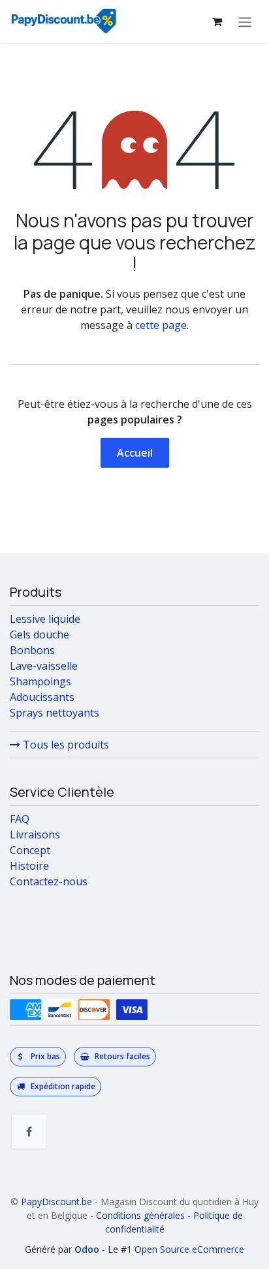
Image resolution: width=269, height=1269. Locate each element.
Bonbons (32, 650)
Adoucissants (42, 697)
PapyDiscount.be (56, 1201)
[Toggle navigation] (244, 21)
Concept (30, 850)
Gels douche (39, 634)
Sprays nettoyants (54, 713)
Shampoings (40, 681)
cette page (161, 325)
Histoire (29, 866)
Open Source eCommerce (189, 1249)
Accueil (135, 453)
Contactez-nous (48, 881)
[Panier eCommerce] (216, 21)
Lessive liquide (45, 619)
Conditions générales (140, 1215)
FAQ (19, 819)
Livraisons (35, 834)
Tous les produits (64, 744)
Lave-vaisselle (44, 666)
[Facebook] (29, 1131)
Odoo (88, 1249)
